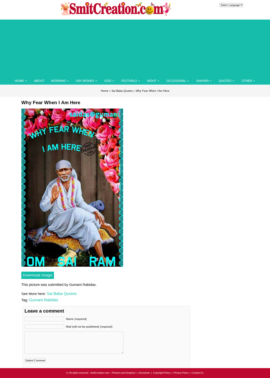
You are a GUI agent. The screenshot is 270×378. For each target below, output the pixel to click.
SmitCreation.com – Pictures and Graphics (113, 372)
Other (247, 80)
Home (19, 80)
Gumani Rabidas (43, 300)
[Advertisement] (135, 47)
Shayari (202, 80)
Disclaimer (144, 372)
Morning (58, 80)
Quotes (225, 80)
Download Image (37, 275)
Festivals (129, 80)
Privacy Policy (181, 372)
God (107, 80)
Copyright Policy (162, 372)
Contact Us (197, 372)
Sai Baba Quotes (122, 90)
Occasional (176, 80)
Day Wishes (85, 80)
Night (151, 80)
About (39, 80)
